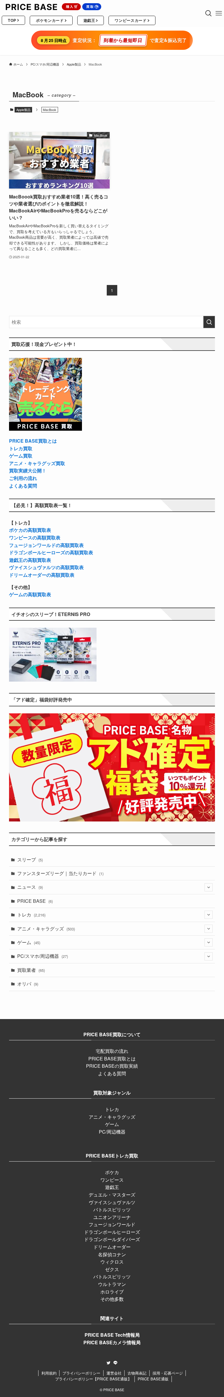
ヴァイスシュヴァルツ (112, 1202)
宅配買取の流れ (112, 1051)
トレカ (31, 914)
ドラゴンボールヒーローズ (112, 1232)
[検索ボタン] (208, 13)
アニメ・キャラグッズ (46, 928)
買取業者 (31, 970)
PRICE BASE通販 (153, 1379)
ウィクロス (112, 1261)
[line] (115, 1363)
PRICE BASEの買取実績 (112, 1065)
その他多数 (112, 1299)
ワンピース (112, 1179)
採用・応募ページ (168, 1373)
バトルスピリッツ (112, 1209)
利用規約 (49, 1373)
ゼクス (112, 1269)
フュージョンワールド (112, 1224)
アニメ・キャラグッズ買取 (37, 463)
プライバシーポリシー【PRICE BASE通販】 (93, 1379)
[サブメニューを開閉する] (208, 887)
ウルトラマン (112, 1284)
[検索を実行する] (209, 322)
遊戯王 (112, 1187)
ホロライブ (112, 1291)
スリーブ (30, 859)
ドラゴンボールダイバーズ (112, 1239)
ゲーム (28, 942)
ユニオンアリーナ (112, 1217)
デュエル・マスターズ (112, 1194)
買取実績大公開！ (27, 470)
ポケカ (112, 1172)
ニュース (30, 887)
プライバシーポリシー (81, 1373)
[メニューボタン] (219, 13)
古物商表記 (136, 1373)
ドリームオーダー (112, 1246)
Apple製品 (23, 109)
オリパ (27, 983)
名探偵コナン (112, 1254)
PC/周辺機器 (112, 1131)
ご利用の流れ (23, 478)
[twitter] (108, 1363)
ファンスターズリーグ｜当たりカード (60, 873)
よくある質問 (23, 485)
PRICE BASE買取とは (33, 440)
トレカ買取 (20, 448)
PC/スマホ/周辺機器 (42, 956)
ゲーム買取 (20, 455)
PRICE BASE (35, 901)
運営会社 (114, 1373)
